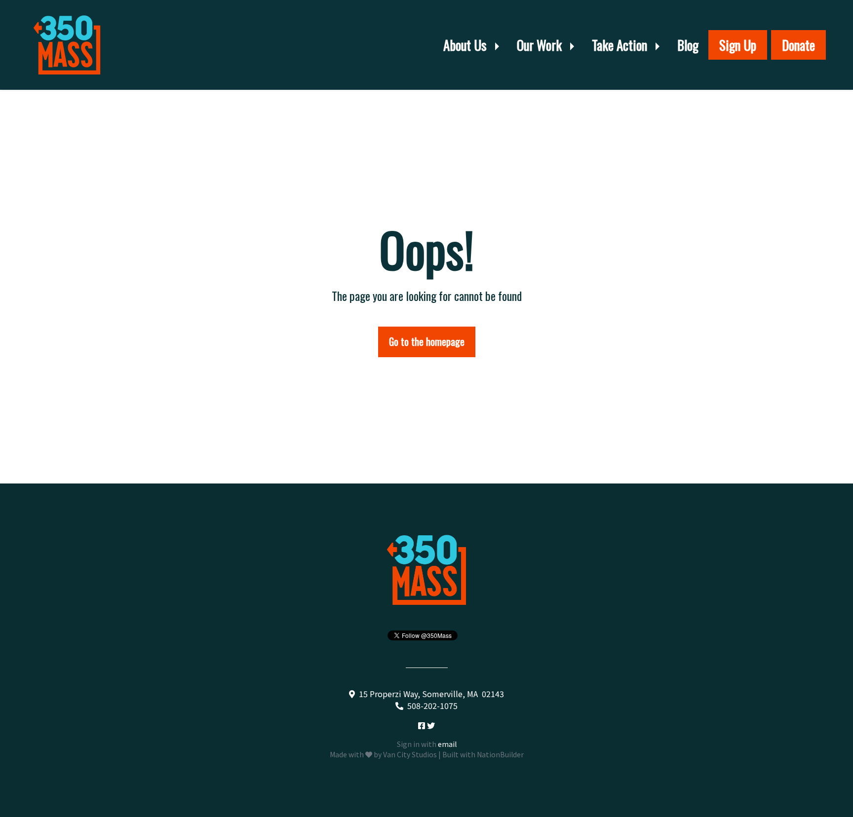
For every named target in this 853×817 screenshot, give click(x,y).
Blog (687, 45)
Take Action (621, 45)
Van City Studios (410, 754)
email (447, 744)
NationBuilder (500, 754)
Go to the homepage (427, 341)
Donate (798, 45)
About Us (466, 45)
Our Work (541, 45)
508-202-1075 (432, 705)
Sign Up (737, 45)
